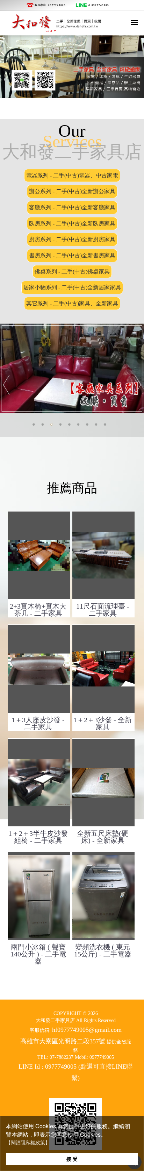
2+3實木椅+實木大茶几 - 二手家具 (38, 609)
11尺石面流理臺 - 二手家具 (102, 609)
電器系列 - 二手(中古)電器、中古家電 (72, 175)
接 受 (72, 1158)
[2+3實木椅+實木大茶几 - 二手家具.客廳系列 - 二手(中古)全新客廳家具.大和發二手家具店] (39, 555)
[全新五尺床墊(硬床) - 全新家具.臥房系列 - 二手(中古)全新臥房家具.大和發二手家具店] (103, 782)
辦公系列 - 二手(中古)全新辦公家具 (72, 191)
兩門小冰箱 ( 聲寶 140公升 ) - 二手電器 (38, 954)
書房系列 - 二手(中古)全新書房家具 (72, 255)
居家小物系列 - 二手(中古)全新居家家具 (72, 287)
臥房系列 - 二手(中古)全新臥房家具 (72, 223)
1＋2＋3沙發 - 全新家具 (102, 723)
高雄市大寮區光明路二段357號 (62, 1041)
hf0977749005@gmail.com (87, 1029)
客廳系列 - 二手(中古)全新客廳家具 (72, 207)
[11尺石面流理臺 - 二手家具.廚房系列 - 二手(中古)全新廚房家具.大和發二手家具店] (103, 555)
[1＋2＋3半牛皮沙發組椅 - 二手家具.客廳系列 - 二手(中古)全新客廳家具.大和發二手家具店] (39, 782)
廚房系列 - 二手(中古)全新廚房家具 (72, 239)
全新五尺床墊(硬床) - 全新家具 (102, 837)
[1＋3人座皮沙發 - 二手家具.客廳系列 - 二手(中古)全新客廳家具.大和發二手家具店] (39, 669)
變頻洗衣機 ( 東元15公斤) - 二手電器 (102, 950)
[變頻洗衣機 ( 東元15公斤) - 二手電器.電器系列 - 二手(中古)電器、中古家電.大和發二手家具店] (103, 896)
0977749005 (57, 5)
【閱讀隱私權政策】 (28, 1142)
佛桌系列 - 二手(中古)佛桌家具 (72, 272)
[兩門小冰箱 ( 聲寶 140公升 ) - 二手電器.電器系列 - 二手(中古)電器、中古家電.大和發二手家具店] (39, 896)
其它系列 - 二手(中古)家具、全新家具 (72, 303)
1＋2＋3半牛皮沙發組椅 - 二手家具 (38, 837)
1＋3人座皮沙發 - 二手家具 (38, 723)
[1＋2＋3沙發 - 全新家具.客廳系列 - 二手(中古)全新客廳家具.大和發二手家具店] (103, 669)
